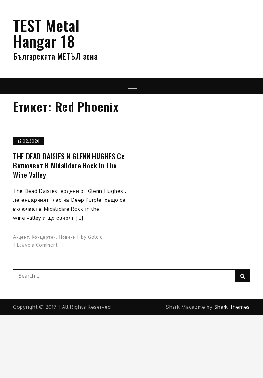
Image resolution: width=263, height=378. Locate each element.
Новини (67, 237)
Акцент (21, 237)
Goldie (95, 237)
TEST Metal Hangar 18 (46, 33)
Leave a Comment (37, 245)
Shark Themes (232, 307)
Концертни (44, 237)
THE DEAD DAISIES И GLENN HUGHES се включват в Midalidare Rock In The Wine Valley (69, 165)
